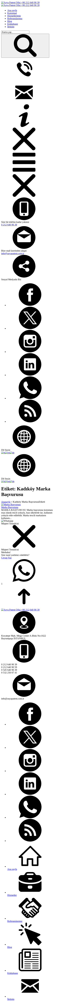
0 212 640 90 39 (9, 224)
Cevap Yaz (6, 557)
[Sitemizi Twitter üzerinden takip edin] (30, 328)
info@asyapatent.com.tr (12, 253)
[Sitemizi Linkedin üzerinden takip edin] (30, 375)
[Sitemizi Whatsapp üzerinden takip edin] (30, 398)
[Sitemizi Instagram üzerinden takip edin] (30, 351)
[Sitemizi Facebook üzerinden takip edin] (30, 305)
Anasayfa (5, 502)
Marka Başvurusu (9, 507)
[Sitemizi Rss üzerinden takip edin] (30, 421)
